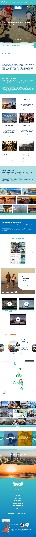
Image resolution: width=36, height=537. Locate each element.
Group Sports (18, 506)
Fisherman (9, 225)
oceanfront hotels (8, 64)
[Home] (18, 7)
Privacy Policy (23, 530)
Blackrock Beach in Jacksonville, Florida (26, 154)
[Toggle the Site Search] (32, 6)
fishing (19, 175)
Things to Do (18, 493)
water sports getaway (15, 69)
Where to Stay (18, 500)
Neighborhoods (18, 497)
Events (18, 495)
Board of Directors (13, 530)
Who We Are (18, 510)
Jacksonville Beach (5, 65)
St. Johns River (27, 99)
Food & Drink (18, 498)
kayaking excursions (19, 179)
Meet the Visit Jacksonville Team (26, 529)
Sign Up (18, 458)
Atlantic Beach (16, 65)
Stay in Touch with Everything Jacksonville (6, 521)
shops (3, 64)
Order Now (18, 472)
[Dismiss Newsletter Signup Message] (11, 519)
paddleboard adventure (6, 228)
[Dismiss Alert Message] (35, 1)
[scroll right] (35, 45)
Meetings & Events (18, 503)
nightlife (25, 63)
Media (17, 508)
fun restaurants (21, 63)
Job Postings (18, 530)
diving (4, 90)
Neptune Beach (10, 65)
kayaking (31, 89)
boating (15, 175)
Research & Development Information (18, 513)
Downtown (12, 57)
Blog (18, 511)
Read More (26, 108)
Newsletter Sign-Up (18, 505)
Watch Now (19, 529)
